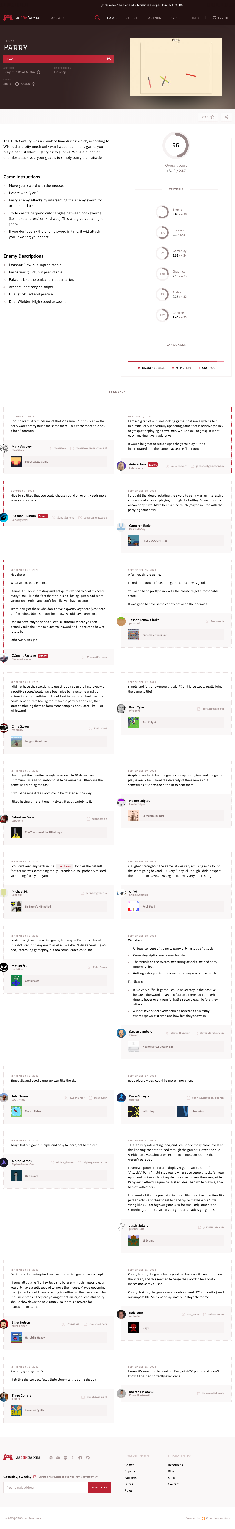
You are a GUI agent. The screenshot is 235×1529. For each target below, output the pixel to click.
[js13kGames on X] (73, 1457)
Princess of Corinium (155, 635)
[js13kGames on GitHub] (87, 1457)
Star (206, 118)
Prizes (175, 18)
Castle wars (32, 981)
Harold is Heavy (35, 1337)
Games (112, 18)
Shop (171, 1477)
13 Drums (148, 1240)
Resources (175, 1465)
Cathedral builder (153, 815)
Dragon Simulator (36, 741)
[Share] (226, 117)
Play (10, 59)
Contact (173, 1484)
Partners (154, 18)
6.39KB (25, 84)
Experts (132, 18)
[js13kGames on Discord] (58, 1457)
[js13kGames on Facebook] (80, 1457)
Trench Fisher (33, 1111)
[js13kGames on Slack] (51, 1457)
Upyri (146, 1328)
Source (8, 84)
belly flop (148, 1111)
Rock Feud (149, 906)
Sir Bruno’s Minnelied (38, 906)
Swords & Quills (34, 1410)
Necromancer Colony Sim (158, 1046)
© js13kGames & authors (23, 1518)
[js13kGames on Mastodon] (65, 1457)
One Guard (31, 1176)
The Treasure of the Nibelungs (43, 832)
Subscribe (99, 1487)
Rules (193, 18)
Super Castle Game (36, 461)
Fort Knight (149, 722)
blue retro (198, 1111)
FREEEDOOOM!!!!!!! (155, 540)
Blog (171, 1471)
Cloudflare (217, 1518)
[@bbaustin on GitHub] (38, 72)
